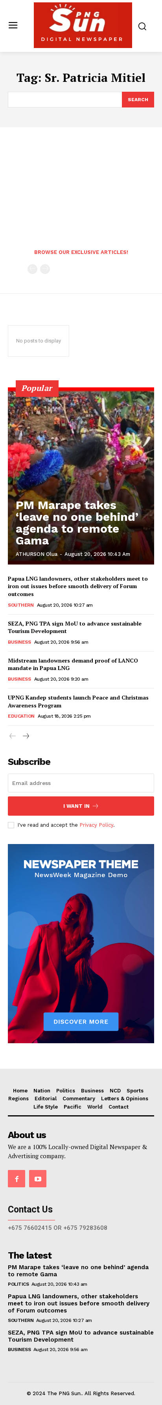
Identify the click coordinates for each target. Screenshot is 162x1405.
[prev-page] (32, 269)
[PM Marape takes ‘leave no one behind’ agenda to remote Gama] (81, 476)
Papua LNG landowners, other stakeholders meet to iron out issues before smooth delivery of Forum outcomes (78, 586)
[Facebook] (16, 1178)
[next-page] (25, 736)
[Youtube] (37, 1178)
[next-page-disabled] (45, 269)
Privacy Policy (96, 825)
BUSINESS (19, 642)
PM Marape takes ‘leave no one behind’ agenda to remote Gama (77, 522)
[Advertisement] (81, 192)
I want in (76, 806)
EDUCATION (21, 716)
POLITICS (18, 1284)
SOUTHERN (20, 605)
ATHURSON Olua (36, 554)
